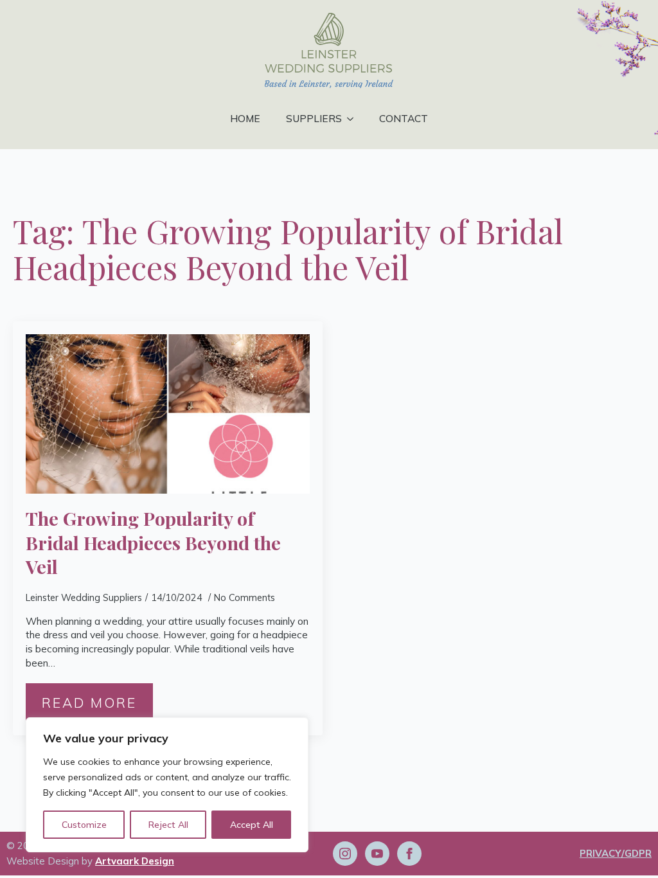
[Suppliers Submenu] (354, 119)
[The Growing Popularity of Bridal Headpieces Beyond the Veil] (168, 414)
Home (245, 118)
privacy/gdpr (616, 853)
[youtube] (377, 853)
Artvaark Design (134, 861)
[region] (167, 784)
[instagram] (345, 853)
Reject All (168, 824)
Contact (403, 118)
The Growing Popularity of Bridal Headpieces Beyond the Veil (153, 542)
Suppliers (314, 118)
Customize (84, 824)
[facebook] (409, 853)
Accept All (251, 824)
